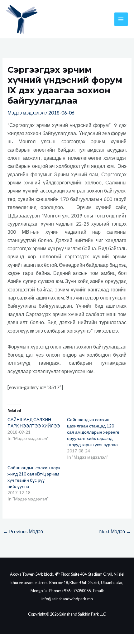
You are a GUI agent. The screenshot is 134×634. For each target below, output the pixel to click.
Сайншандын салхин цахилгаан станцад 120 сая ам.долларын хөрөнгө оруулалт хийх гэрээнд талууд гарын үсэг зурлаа (93, 432)
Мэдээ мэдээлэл (26, 112)
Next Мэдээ (115, 531)
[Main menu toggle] (121, 19)
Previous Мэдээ (23, 531)
